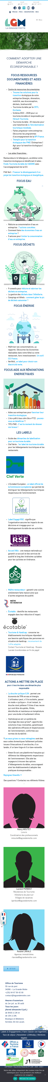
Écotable (12, 612)
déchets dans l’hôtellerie (31, 295)
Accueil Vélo (13, 551)
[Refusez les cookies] (45, 1075)
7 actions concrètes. (27, 228)
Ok (15, 1078)
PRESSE (14, 12)
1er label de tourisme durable (31, 445)
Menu (40, 20)
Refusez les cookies (27, 1078)
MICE (37, 12)
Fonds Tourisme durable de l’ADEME (19, 164)
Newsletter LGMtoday (26, 1035)
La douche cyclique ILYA (18, 694)
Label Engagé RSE (16, 520)
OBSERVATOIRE (29, 12)
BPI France (39, 137)
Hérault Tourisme (20, 119)
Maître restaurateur (16, 590)
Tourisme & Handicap (17, 633)
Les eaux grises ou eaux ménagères (20, 739)
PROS (21, 12)
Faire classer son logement (34, 1032)
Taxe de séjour (9, 1035)
